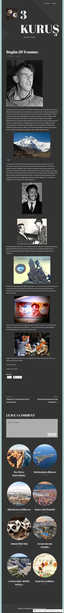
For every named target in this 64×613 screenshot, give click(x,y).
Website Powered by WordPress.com (32, 608)
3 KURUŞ (39, 22)
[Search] (51, 3)
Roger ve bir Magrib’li (45, 509)
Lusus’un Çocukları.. (45, 581)
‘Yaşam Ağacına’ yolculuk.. (44, 545)
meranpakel (10, 55)
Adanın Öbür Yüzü (19, 543)
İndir (8, 160)
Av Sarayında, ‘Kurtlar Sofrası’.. (19, 583)
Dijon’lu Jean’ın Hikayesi (19, 509)
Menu (48, 3)
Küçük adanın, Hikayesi (45, 472)
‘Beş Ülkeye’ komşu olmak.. (19, 473)
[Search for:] (55, 3)
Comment (52, 434)
